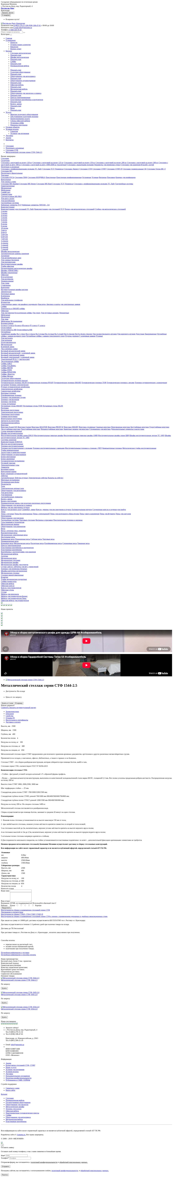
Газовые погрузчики (9, 416)
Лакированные (151, 334)
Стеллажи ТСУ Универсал (53, 169)
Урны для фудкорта (107, 514)
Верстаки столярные (87, 427)
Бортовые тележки (8, 393)
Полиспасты (6, 484)
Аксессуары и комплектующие (13, 452)
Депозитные (64, 313)
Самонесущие (6, 194)
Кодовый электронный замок (12, 355)
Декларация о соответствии (12, 912)
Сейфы (13, 62)
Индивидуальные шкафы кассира (14, 290)
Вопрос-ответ (15, 49)
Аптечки (4, 556)
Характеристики (12, 712)
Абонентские (6, 292)
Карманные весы (8, 539)
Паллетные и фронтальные (12, 173)
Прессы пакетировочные (20, 97)
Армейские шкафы (8, 334)
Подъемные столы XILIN (53, 406)
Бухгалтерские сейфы (23, 313)
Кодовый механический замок (13, 351)
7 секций (4, 249)
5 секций (4, 245)
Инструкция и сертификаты (17, 720)
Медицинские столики (10, 573)
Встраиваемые (16, 321)
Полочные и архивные (15, 148)
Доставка (9, 136)
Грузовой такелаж (8, 463)
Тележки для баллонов (10, 400)
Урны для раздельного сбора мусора (64, 514)
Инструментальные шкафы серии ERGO (17, 435)
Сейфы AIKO (6, 364)
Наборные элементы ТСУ (11, 205)
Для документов (7, 313)
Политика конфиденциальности (18, 1078)
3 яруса (4, 230)
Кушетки (4, 577)
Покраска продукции (18, 125)
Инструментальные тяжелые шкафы (48, 435)
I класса (11, 325)
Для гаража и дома (8, 182)
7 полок (4, 222)
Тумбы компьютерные (10, 450)
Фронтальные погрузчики (11, 419)
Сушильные (6, 285)
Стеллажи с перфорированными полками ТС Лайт (21, 169)
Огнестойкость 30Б (8, 330)
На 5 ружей (59, 334)
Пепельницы (6, 516)
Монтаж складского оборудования (24, 114)
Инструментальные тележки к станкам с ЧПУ (83, 448)
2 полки (4, 211)
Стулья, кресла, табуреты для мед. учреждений (19, 567)
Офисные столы (7, 590)
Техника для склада (13, 1109)
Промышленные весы (9, 541)
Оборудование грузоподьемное (22, 81)
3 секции (4, 241)
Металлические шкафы (15, 1107)
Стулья (3, 592)
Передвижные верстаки (120, 427)
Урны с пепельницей (41, 514)
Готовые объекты (13, 127)
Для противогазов (8, 262)
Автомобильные (7, 478)
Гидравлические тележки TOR (94, 383)
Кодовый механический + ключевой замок (18, 353)
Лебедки (4, 476)
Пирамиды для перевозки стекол (107, 165)
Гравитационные (8, 186)
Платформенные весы (53, 543)
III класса (25, 325)
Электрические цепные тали (12, 488)
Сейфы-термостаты (8, 581)
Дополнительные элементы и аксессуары (127, 429)
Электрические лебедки (38, 478)
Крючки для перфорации (126, 177)
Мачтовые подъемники (10, 480)
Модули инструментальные (12, 444)
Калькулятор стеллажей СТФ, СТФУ (20, 1065)
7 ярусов (4, 239)
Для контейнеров (8, 201)
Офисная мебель (17, 85)
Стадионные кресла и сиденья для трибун (109, 510)
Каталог (9, 51)
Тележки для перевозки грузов (13, 397)
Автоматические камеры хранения (15, 254)
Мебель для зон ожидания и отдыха (15, 507)
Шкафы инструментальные (12, 433)
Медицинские (6, 345)
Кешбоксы (5, 298)
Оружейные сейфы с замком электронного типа (45, 336)
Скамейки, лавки (28, 510)
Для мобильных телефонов (12, 300)
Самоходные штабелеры (10, 391)
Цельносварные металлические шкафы (16, 268)
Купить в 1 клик (7, 703)
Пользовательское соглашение (18, 1076)
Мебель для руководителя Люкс (13, 598)
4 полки (4, 215)
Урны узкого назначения (89, 514)
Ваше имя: (5, 891)
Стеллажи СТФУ (99, 169)
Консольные (6, 180)
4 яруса (4, 232)
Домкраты (5, 467)
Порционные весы (22, 539)
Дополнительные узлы (10, 465)
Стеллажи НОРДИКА (36, 177)
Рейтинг (4, 905)
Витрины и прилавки (44, 520)
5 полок (4, 218)
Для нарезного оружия (126, 334)
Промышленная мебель (19, 66)
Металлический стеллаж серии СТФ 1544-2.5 (24, 152)
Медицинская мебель (18, 89)
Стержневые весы (69, 543)
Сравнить (5, 708)
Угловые (95, 177)
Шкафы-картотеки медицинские (14, 571)
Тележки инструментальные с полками (16, 448)
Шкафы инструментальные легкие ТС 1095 (146, 435)
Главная (9, 38)
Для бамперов (6, 495)
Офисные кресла (7, 586)
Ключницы (5, 296)
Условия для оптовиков (19, 133)
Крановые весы (7, 543)
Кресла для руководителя (11, 588)
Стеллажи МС (6, 171)
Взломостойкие (7, 323)
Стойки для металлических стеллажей (110, 209)
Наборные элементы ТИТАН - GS (36, 205)
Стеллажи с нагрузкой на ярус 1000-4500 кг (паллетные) (44, 165)
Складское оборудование (20, 72)
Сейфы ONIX (6, 370)
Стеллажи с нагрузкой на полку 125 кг (48, 163)
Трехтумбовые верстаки (30, 429)
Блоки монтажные (8, 457)
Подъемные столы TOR (32, 406)
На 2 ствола (30, 334)
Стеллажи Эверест (71, 169)
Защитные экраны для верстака (76, 429)
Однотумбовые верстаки (159, 427)
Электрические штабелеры (11, 389)
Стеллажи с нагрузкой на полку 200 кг (111, 163)
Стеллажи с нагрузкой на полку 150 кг (79, 163)
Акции (8, 138)
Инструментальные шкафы (12, 264)
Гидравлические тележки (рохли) (14, 380)
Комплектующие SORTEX (11, 442)
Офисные (5, 275)
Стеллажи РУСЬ (7, 177)
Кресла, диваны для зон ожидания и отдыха (53, 510)
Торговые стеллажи (27, 520)
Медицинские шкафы (9, 562)
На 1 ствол (21, 334)
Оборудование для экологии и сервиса (25, 93)
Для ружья (140, 334)
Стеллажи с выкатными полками (80, 165)
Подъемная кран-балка (10, 482)
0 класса (4, 325)
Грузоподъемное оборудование (18, 1102)
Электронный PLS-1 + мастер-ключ (15, 359)
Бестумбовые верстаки (140, 427)
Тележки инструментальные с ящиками (49, 448)
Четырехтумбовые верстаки (52, 429)
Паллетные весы (37, 543)
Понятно (5, 1175)
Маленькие (5, 317)
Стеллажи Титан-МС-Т (156, 169)
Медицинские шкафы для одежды (14, 565)
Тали (3, 486)
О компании (11, 40)
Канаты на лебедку (55, 478)
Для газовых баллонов (10, 260)
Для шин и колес (7, 199)
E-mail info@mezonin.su (22, 28)
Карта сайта (10, 1090)
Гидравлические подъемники (12, 461)
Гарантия (14, 131)
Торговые (5, 175)
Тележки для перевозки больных (14, 569)
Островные (86, 177)
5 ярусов (4, 235)
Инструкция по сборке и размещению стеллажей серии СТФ (25, 910)
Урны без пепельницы (23, 514)
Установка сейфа (17, 123)
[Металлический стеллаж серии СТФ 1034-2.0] (20, 1007)
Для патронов (6, 340)
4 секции (4, 243)
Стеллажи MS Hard (44, 184)
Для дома (4, 319)
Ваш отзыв (5, 901)
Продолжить (6, 908)
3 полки (4, 213)
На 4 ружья (49, 334)
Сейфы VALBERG (8, 366)
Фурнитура (5, 302)
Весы (12, 108)
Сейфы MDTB (7, 368)
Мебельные (5, 315)
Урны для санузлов (123, 514)
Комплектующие (7, 207)
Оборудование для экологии (17, 1105)
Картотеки (5, 287)
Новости (13, 42)
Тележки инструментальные (12, 446)
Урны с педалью (7, 514)
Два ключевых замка (9, 349)
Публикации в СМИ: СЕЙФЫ (18, 1080)
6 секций (4, 247)
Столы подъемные (8, 404)
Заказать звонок (7, 13)
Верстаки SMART (71, 427)
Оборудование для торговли (12, 518)
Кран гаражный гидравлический (14, 474)
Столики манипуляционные (12, 575)
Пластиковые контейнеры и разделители (26, 100)
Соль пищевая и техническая (12, 522)
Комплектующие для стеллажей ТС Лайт (17, 209)
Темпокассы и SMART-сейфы (13, 309)
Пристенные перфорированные (69, 177)
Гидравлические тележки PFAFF (40, 383)
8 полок (4, 224)
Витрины (103, 177)
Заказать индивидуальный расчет (22, 708)
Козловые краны (7, 469)
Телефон (5, 1158)
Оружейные (6, 332)
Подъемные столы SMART (12, 406)
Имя (3, 1156)
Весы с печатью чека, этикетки (13, 531)
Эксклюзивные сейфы (10, 361)
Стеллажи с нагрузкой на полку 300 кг (143, 163)
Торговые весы (48, 539)
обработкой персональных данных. (73, 1162)
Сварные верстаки (103, 427)
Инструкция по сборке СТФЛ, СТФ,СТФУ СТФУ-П (22, 914)
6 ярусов (4, 237)
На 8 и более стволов (83, 334)
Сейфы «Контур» (8, 374)
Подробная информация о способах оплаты (18, 955)
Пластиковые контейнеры (11, 550)
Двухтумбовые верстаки (10, 429)
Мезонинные (6, 188)
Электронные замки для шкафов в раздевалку (19, 304)
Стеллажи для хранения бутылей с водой (137, 165)
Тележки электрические (19, 385)
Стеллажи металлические (20, 53)
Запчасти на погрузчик (10, 421)
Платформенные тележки (11, 395)
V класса (41, 325)
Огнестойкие (6, 328)
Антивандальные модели (82, 510)
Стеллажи (10, 146)
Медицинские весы (9, 558)
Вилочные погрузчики (10, 410)
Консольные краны (8, 471)
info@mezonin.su (17, 1045)
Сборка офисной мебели (20, 121)
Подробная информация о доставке (15, 953)
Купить (4, 988)
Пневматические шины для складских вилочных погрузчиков (26, 503)
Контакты (10, 140)
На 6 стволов (69, 334)
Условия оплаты (12, 129)
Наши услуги (11, 1067)
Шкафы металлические (19, 57)
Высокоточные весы (9, 533)
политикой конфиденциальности (44, 1162)
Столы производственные (11, 431)
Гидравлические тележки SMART (67, 383)
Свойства (9, 716)
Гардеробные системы (124, 184)
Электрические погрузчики (12, 412)
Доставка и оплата (13, 722)
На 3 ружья (40, 334)
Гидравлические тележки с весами (120, 383)
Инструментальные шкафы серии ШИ (113, 435)
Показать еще (15, 55)
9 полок (4, 226)
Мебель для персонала (10, 594)
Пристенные (51, 177)
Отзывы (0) (10, 718)
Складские (5, 160)
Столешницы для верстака (100, 429)
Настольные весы (8, 537)
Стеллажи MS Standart (10, 184)
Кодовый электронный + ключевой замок (17, 357)
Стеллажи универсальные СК (135, 169)
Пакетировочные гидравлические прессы (22, 1113)
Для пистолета (7, 338)
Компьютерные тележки (112, 448)
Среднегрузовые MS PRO (11, 196)
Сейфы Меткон (7, 376)
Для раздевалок (7, 279)
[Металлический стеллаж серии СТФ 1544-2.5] (25, 680)
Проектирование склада (20, 119)
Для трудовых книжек (50, 313)
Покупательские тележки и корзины (67, 520)
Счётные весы (36, 539)
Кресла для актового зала (11, 510)
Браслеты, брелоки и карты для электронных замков (59, 304)
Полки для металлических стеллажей (80, 209)
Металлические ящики (10, 524)
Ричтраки (5, 408)
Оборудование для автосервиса (22, 76)
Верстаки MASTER (39, 427)
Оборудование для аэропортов (13, 526)
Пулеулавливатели (8, 342)
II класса (18, 325)
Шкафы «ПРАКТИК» (9, 270)
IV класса (34, 325)
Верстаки (4, 425)
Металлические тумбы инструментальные (139, 448)
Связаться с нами (12, 1088)
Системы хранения (8, 440)
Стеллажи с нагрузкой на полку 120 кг (16, 163)
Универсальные (7, 281)
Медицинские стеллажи (10, 560)
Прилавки (111, 177)
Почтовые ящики (8, 294)
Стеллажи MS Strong (27, 184)
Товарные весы (83, 543)
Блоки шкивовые (8, 459)
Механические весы (22, 543)
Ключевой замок (7, 347)
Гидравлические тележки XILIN (14, 383)
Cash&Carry (5, 192)
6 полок (4, 220)
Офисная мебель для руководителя (15, 600)
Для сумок (5, 283)
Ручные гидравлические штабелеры (15, 387)
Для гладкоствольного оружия (104, 334)
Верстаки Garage (24, 427)
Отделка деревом (72, 336)
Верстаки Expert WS (9, 427)
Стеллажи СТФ (12, 150)
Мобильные (5, 190)
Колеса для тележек (9, 501)
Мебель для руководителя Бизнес (14, 596)
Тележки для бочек (8, 402)
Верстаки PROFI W (55, 427)
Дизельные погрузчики (10, 414)
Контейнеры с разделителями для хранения (18, 552)
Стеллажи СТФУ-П (114, 169)
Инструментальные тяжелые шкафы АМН (81, 435)
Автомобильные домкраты (11, 497)
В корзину (18, 703)
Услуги (8, 112)
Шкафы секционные (9, 273)
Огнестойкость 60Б (24, 330)
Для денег (36, 313)
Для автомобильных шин (11, 258)
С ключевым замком (87, 336)
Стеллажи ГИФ (21, 177)
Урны (3, 512)
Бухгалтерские (7, 277)
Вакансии (14, 47)
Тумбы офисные (7, 266)
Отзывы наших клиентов (20, 45)
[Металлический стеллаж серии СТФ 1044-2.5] (20, 978)
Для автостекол (7, 493)
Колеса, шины (16, 104)
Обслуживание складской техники (24, 117)
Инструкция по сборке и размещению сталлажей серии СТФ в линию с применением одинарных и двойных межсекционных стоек (54, 916)
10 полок (4, 228)
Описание (10, 714)
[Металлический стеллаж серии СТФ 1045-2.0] (20, 992)
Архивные (5, 256)
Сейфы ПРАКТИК (8, 372)
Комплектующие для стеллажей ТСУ (49, 209)
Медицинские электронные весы (14, 535)
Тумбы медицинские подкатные (14, 579)
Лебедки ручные (21, 478)
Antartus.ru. (21, 1135)
